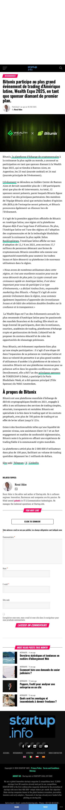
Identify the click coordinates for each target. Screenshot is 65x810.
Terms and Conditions (51, 768)
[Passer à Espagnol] (43, 757)
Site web (6, 600)
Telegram (18, 462)
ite (5, 462)
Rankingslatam (11, 240)
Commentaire (9, 537)
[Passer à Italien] (30, 757)
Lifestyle (29, 752)
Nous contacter (55, 752)
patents (17, 500)
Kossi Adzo (18, 109)
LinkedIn (33, 462)
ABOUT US (17, 776)
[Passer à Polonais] (37, 757)
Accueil (6, 752)
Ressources (18, 752)
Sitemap (32, 770)
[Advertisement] (32, 32)
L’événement (9, 182)
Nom (5, 568)
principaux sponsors (49, 372)
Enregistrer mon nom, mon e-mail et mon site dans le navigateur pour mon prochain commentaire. (31, 618)
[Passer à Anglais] (24, 757)
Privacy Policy (36, 768)
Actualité (41, 752)
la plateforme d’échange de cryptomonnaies (35, 156)
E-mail (6, 584)
